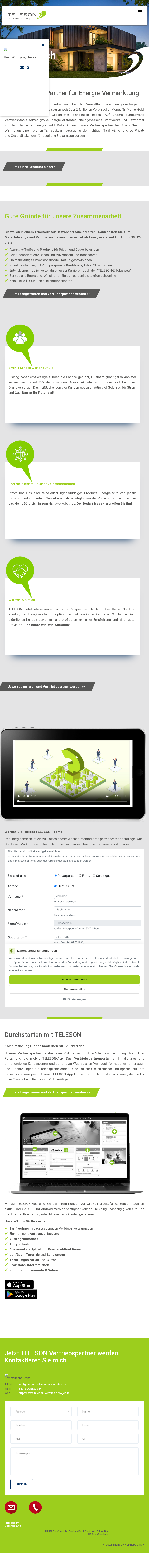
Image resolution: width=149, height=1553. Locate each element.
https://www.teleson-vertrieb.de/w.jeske (44, 1393)
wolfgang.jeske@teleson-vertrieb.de (42, 1384)
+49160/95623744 (30, 1388)
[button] (41, 1411)
